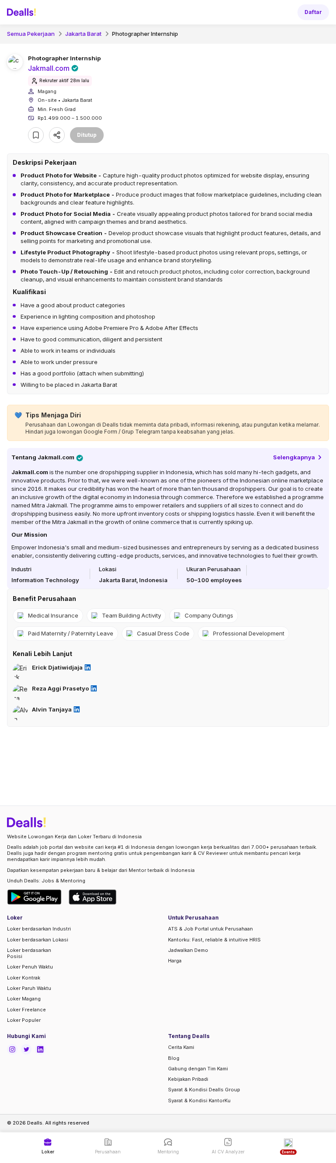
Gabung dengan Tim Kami (198, 1069)
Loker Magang (24, 999)
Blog (173, 1058)
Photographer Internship (145, 33)
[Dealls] (22, 12)
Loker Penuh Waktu (30, 967)
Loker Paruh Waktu (29, 988)
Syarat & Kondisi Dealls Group (204, 1090)
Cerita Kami (181, 1047)
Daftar (313, 12)
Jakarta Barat (83, 33)
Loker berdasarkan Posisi (29, 953)
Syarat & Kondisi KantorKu (199, 1100)
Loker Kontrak (23, 978)
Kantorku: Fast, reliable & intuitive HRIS (214, 940)
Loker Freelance (26, 1010)
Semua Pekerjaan (31, 33)
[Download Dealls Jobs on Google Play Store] (34, 897)
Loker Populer (24, 1020)
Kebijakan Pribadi (188, 1079)
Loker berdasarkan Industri (39, 929)
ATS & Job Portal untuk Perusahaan (210, 929)
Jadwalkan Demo (188, 950)
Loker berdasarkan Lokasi (37, 940)
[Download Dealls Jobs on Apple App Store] (93, 897)
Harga (175, 961)
